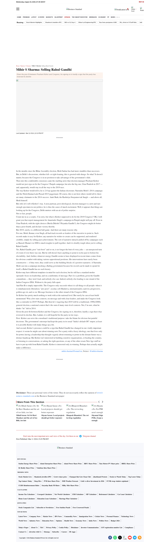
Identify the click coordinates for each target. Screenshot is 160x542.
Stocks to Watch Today (118, 477)
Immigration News (85, 516)
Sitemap (47, 532)
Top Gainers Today (25, 481)
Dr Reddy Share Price (26, 468)
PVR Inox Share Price (52, 481)
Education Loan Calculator (47, 498)
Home (19, 17)
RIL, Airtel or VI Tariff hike (128, 22)
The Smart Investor (79, 17)
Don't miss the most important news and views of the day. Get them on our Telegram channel (59, 436)
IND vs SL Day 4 (70, 22)
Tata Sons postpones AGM (108, 22)
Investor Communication (90, 527)
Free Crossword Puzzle (81, 507)
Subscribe (55, 532)
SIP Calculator (91, 494)
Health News (68, 520)
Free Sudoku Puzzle (63, 507)
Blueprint (59, 17)
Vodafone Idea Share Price (46, 468)
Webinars (93, 17)
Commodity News (70, 516)
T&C (42, 527)
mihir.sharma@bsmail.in (72, 351)
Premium (26, 17)
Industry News (35, 520)
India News (93, 520)
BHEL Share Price (128, 463)
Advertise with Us (35, 532)
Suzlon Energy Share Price (28, 463)
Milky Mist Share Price (70, 485)
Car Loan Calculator (124, 494)
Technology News (127, 516)
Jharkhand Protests (100, 477)
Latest (33, 17)
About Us (34, 527)
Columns (28, 66)
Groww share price (60, 477)
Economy (102, 17)
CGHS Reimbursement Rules (29, 485)
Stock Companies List (26, 507)
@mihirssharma (96, 351)
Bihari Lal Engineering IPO (87, 22)
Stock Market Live (25, 477)
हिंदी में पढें (141, 2)
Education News (48, 520)
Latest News (23, 516)
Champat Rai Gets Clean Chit (80, 477)
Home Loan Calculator (27, 498)
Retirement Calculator (107, 494)
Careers (64, 532)
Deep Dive (37, 481)
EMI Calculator (78, 494)
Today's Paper (23, 527)
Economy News (81, 520)
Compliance (129, 527)
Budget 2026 (115, 520)
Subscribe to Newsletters (45, 507)
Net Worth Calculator (62, 494)
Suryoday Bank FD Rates (51, 485)
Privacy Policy (51, 527)
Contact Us (22, 532)
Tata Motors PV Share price (109, 463)
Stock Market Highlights (34, 22)
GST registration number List (111, 527)
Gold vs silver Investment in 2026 (92, 481)
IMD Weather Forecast (70, 481)
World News (23, 520)
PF (108, 17)
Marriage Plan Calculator (68, 498)
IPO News (58, 516)
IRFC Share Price (90, 463)
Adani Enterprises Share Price (50, 463)
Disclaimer (74, 527)
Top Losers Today (134, 477)
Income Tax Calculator (27, 494)
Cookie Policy (64, 527)
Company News (34, 516)
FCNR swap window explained (117, 481)
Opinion (67, 17)
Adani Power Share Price (73, 463)
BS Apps (72, 532)
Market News (47, 516)
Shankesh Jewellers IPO (53, 22)
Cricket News (99, 516)
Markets (49, 17)
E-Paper (41, 17)
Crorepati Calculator (44, 494)
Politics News (103, 520)
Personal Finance (113, 516)
